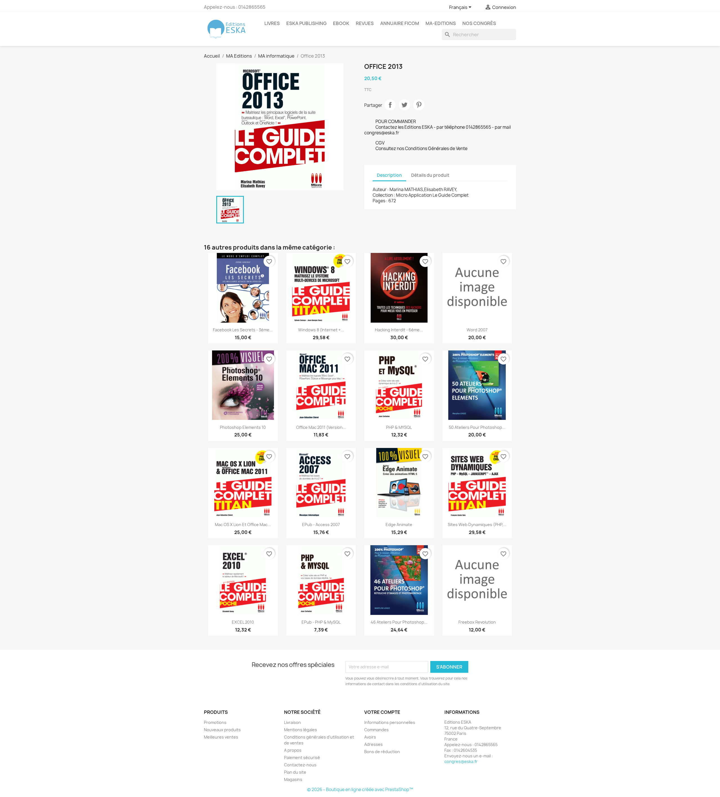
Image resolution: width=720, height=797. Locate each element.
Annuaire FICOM (399, 23)
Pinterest (418, 104)
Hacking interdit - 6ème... (399, 329)
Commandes (376, 729)
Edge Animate (399, 524)
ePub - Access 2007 (321, 524)
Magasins (293, 779)
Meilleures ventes (221, 737)
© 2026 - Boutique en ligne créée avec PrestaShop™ (360, 790)
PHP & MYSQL (399, 427)
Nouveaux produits (222, 729)
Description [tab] (389, 175)
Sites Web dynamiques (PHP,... (477, 524)
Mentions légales (300, 729)
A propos (293, 750)
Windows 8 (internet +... (321, 329)
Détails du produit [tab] (430, 175)
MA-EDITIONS (441, 23)
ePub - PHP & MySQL (321, 622)
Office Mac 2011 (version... (321, 427)
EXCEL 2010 (243, 622)
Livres (272, 23)
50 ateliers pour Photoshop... (477, 427)
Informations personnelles (389, 722)
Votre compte (382, 712)
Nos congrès (479, 23)
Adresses (373, 744)
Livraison (292, 722)
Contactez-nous (300, 764)
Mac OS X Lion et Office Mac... (243, 524)
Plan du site (295, 772)
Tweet (404, 104)
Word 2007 (477, 329)
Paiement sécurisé (302, 757)
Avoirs (370, 737)
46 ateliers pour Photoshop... (399, 622)
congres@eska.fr (461, 761)
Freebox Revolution (477, 622)
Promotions (215, 722)
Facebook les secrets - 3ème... (243, 329)
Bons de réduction (382, 751)
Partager (390, 104)
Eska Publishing (306, 23)
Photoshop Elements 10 (243, 427)
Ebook (341, 23)
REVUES (365, 23)
